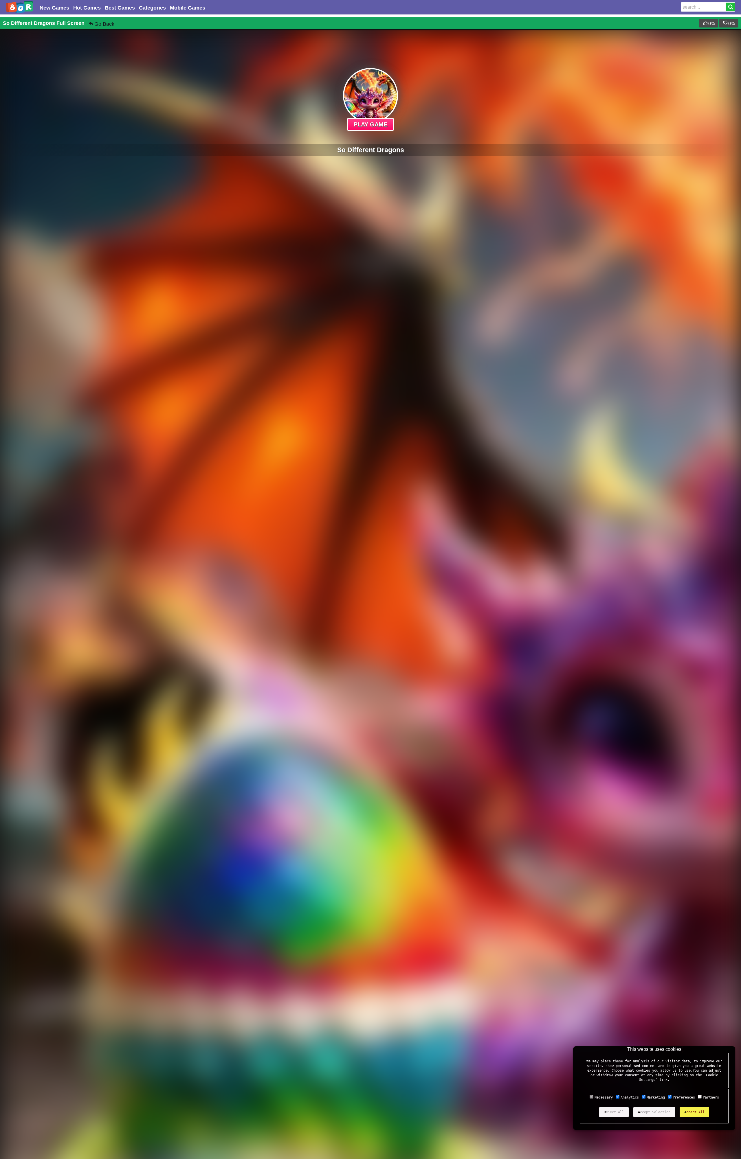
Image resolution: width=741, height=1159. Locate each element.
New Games (54, 8)
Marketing (656, 1097)
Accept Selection (654, 1112)
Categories (152, 8)
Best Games (120, 8)
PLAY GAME (370, 124)
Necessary (604, 1097)
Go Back (104, 24)
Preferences (684, 1097)
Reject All (614, 1112)
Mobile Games (187, 8)
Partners (711, 1097)
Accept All (694, 1112)
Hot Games (87, 8)
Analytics (630, 1097)
